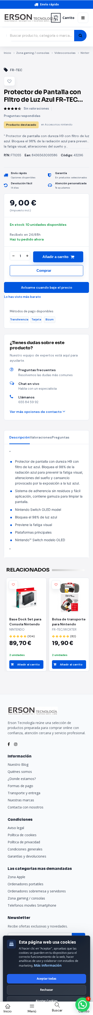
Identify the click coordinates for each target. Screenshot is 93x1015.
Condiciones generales (25, 849)
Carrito (68, 17)
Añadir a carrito (55, 257)
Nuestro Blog (18, 764)
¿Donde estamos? (22, 778)
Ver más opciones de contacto (36, 412)
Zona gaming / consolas (32, 53)
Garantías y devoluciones (27, 856)
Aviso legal (16, 828)
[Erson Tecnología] (26, 18)
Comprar (43, 270)
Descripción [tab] (19, 437)
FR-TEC (16, 70)
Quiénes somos (20, 771)
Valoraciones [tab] (41, 437)
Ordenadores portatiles (25, 884)
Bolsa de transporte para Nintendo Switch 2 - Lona (69, 622)
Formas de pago (20, 786)
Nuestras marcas (21, 800)
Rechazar (46, 990)
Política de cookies (22, 835)
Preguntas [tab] (60, 437)
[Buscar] (80, 35)
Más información (48, 965)
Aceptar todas (46, 979)
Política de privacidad (24, 842)
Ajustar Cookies (46, 1001)
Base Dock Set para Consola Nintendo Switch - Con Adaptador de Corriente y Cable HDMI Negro (25, 622)
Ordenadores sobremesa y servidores (37, 891)
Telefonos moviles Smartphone (32, 905)
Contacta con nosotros (25, 807)
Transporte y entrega (24, 793)
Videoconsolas (65, 53)
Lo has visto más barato (22, 297)
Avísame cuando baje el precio (46, 287)
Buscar (57, 1010)
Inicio (7, 53)
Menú (32, 1011)
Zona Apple (16, 877)
